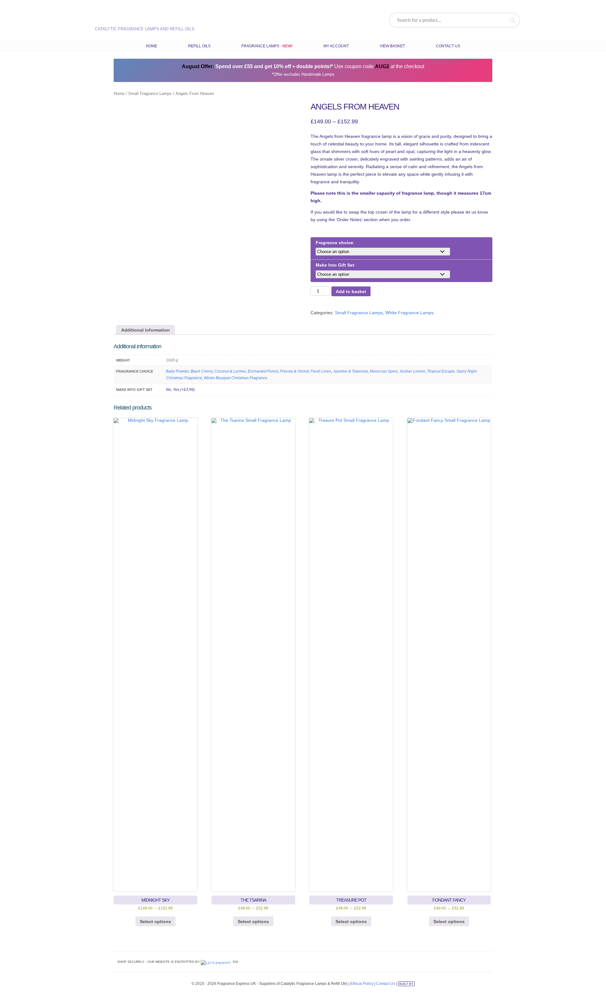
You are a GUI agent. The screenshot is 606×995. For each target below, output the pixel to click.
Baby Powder (177, 371)
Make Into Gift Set (335, 265)
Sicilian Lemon (412, 371)
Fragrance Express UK (139, 17)
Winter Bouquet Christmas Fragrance (235, 378)
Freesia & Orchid (294, 371)
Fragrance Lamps (260, 46)
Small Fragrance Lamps (150, 93)
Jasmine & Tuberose (350, 371)
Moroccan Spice (384, 371)
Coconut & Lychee (230, 371)
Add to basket (351, 291)
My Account (336, 46)
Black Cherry (201, 371)
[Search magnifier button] (512, 20)
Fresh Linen (321, 371)
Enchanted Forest (263, 371)
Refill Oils (199, 46)
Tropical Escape (440, 371)
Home (151, 46)
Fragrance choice (334, 242)
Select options (155, 921)
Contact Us (448, 46)
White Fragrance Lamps (409, 312)
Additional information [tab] (145, 330)
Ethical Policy (361, 983)
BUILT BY (406, 984)
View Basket (392, 46)
